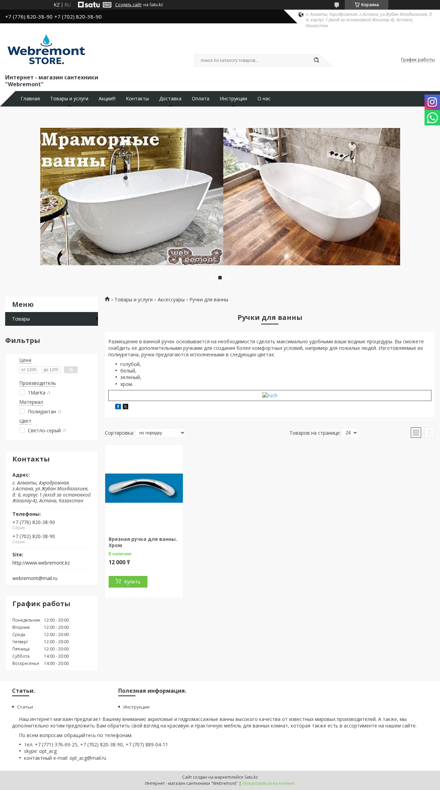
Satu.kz (251, 777)
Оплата (200, 98)
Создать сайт (128, 4)
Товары (21, 318)
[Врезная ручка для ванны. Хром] (144, 488)
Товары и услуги (69, 98)
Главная (30, 98)
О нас (264, 98)
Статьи (25, 707)
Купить (132, 581)
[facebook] (118, 407)
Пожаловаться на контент (268, 783)
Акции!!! (107, 98)
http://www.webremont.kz (41, 563)
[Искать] (316, 60)
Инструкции (233, 98)
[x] (125, 407)
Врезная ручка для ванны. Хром (143, 542)
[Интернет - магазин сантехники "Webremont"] (46, 50)
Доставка (170, 98)
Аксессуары (171, 300)
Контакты (137, 98)
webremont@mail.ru (34, 578)
